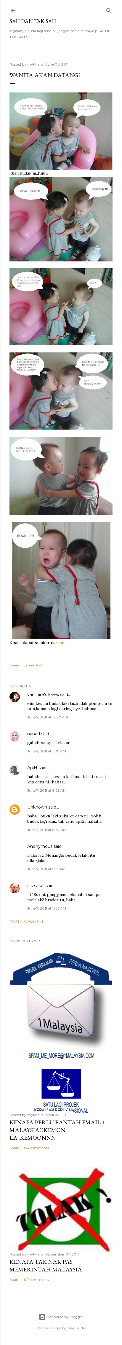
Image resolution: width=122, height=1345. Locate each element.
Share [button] (14, 665)
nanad (33, 733)
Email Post (33, 665)
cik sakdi (35, 885)
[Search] (109, 9)
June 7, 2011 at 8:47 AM (46, 829)
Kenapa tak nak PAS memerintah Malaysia (45, 1265)
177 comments (36, 1279)
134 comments (36, 1148)
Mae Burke (77, 1328)
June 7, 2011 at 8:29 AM (46, 790)
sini (63, 642)
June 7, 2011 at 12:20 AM (47, 717)
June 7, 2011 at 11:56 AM (46, 908)
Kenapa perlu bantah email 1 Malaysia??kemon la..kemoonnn (57, 1129)
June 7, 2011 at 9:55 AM (46, 869)
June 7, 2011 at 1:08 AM (46, 751)
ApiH (32, 767)
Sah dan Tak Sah (32, 21)
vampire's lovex (43, 694)
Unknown (37, 807)
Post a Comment (26, 921)
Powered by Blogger (65, 1317)
